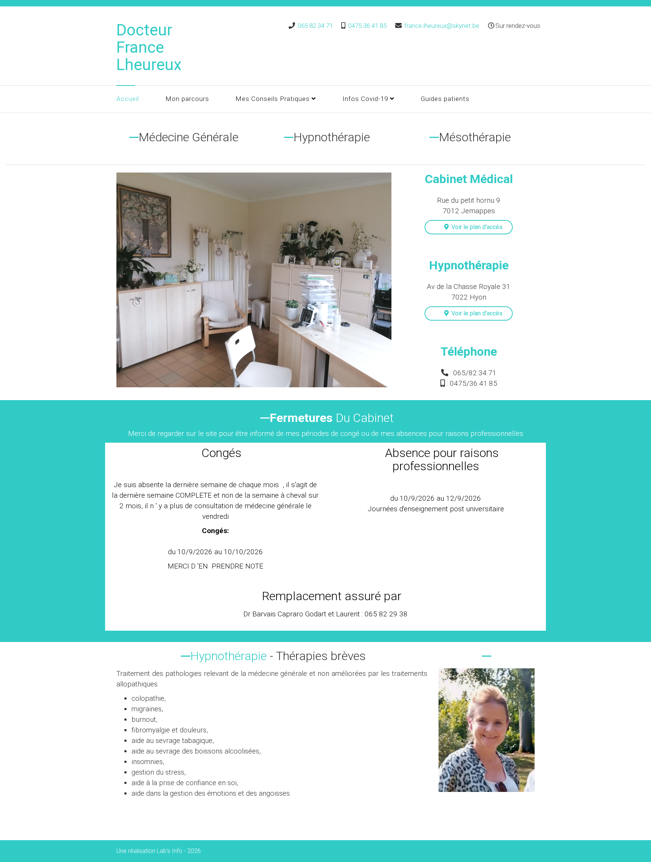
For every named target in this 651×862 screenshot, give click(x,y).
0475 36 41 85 (367, 25)
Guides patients (445, 98)
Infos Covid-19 (365, 98)
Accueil (127, 98)
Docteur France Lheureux (149, 47)
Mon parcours (187, 98)
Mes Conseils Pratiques (272, 98)
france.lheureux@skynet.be (441, 25)
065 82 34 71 (315, 25)
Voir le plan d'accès (475, 227)
